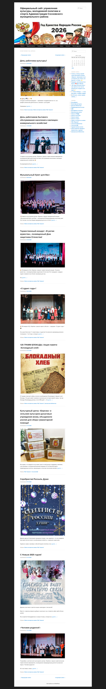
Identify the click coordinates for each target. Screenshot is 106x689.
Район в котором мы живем (39, 109)
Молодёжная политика (77, 110)
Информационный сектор (77, 107)
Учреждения (40, 46)
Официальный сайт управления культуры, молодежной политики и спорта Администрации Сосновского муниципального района (41, 12)
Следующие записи (60, 55)
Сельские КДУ (35, 471)
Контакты (68, 46)
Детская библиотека (76, 105)
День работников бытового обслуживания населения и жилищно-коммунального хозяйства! (39, 119)
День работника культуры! (33, 60)
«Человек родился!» (30, 627)
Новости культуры (28, 109)
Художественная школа (77, 127)
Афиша (61, 46)
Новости (22, 46)
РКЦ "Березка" (49, 109)
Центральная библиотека (50, 403)
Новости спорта (75, 118)
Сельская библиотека (76, 123)
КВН (72, 109)
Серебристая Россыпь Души (34, 479)
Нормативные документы (51, 46)
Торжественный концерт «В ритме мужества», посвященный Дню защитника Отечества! (37, 234)
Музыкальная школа (76, 112)
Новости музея (75, 117)
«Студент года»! (28, 288)
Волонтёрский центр (76, 104)
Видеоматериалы (31, 46)
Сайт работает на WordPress (53, 683)
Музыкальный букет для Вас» (35, 174)
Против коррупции (76, 46)
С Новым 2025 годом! (31, 554)
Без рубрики (74, 102)
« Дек (72, 68)
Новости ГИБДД (75, 113)
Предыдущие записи (25, 55)
